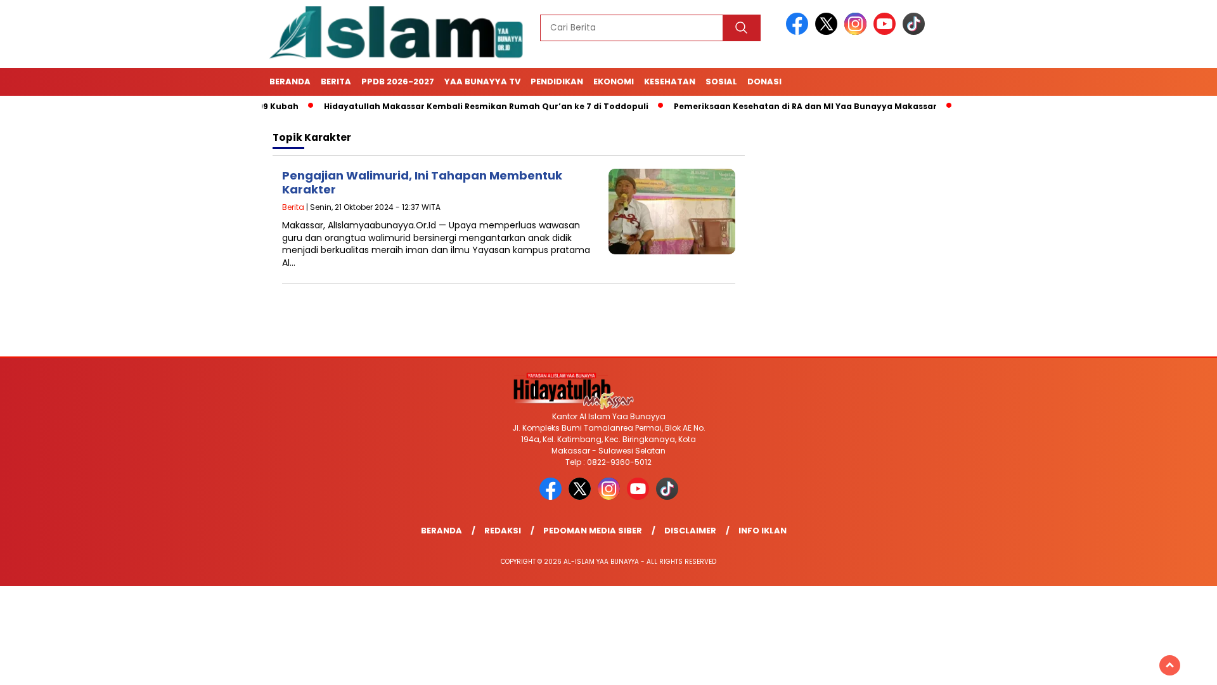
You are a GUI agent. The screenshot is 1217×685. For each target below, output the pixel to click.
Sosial (721, 81)
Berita (336, 81)
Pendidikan (557, 81)
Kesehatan (669, 81)
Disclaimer (690, 531)
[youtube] (886, 32)
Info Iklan (762, 531)
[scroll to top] (1170, 665)
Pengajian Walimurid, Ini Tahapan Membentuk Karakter (422, 182)
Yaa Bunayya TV (482, 81)
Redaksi (502, 531)
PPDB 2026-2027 (397, 81)
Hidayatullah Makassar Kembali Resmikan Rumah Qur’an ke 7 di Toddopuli (457, 106)
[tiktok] (914, 32)
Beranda (290, 81)
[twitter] (828, 32)
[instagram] (857, 32)
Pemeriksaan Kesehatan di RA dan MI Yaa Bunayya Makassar (776, 106)
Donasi (764, 81)
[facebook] (799, 32)
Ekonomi (613, 81)
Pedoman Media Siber (592, 531)
